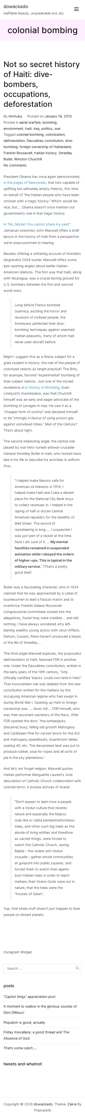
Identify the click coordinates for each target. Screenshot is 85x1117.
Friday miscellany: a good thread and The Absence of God (36, 1035)
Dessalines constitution (45, 141)
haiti (28, 128)
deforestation (14, 141)
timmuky (15, 116)
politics (47, 128)
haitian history (45, 153)
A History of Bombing (42, 387)
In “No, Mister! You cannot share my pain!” (37, 224)
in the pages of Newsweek (25, 182)
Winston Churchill (28, 159)
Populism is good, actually (24, 1022)
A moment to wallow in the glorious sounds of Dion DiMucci (40, 1009)
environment (13, 128)
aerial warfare (30, 122)
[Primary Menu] (76, 10)
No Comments (15, 165)
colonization (55, 134)
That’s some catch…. (20, 1048)
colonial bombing (30, 134)
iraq (36, 128)
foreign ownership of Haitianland (45, 147)
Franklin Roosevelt (18, 153)
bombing (49, 122)
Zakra (72, 1104)
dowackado (16, 6)
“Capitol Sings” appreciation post (29, 997)
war (57, 128)
